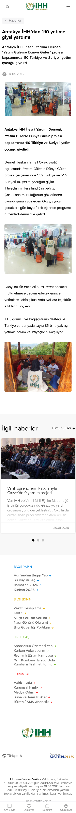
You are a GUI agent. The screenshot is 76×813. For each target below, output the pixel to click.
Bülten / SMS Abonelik (31, 702)
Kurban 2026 (24, 590)
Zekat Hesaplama (28, 608)
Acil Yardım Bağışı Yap (31, 575)
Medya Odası (24, 692)
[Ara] (7, 6)
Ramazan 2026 (26, 585)
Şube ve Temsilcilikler (30, 697)
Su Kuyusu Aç (24, 580)
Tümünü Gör (61, 428)
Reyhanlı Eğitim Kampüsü (33, 655)
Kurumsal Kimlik (26, 687)
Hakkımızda (23, 683)
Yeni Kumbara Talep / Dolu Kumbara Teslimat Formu (34, 662)
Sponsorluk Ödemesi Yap (33, 646)
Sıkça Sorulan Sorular (30, 618)
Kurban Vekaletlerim (29, 651)
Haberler (15, 20)
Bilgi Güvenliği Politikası (32, 627)
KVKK (18, 613)
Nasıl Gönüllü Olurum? (31, 622)
